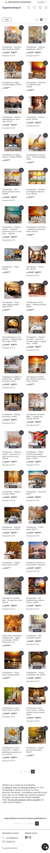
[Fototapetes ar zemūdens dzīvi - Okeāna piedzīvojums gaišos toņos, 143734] (13, 744)
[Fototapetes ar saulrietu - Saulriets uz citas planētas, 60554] (37, 221)
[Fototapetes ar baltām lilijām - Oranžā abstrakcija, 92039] (37, 409)
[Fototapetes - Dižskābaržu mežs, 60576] (13, 555)
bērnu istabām (34, 799)
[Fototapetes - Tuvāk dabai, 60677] (37, 521)
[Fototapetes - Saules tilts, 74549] (37, 261)
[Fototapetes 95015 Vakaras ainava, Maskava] (37, 557)
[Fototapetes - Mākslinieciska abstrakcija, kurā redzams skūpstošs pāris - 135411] (37, 448)
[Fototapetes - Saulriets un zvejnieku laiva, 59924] (37, 76)
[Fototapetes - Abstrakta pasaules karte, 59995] (13, 184)
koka (15, 787)
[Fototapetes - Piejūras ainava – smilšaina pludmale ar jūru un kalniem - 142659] (13, 223)
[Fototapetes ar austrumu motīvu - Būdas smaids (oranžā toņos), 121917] (37, 704)
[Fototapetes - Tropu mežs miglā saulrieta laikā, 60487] (13, 296)
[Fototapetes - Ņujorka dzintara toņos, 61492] (13, 521)
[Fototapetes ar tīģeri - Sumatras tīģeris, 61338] (13, 75)
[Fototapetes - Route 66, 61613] (37, 486)
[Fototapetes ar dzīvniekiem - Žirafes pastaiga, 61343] (37, 148)
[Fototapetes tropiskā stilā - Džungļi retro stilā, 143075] (13, 593)
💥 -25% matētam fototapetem (18, 2)
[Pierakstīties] (37, 823)
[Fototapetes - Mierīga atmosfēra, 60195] (13, 408)
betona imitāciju (28, 787)
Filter (7, 19)
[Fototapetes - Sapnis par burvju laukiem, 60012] (37, 741)
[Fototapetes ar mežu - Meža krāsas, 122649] (13, 702)
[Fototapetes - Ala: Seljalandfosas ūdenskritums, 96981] (37, 593)
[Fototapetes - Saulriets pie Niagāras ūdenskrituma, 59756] (37, 183)
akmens (8, 787)
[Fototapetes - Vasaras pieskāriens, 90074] (37, 41)
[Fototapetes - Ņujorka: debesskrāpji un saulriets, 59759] (13, 112)
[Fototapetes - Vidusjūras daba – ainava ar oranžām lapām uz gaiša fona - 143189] (37, 333)
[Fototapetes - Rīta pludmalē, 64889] (37, 630)
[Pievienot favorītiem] (21, 27)
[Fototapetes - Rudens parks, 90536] (37, 111)
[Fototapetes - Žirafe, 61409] (13, 259)
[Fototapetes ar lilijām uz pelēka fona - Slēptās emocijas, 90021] (13, 372)
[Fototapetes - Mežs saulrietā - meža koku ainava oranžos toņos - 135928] (13, 448)
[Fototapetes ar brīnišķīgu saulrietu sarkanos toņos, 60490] (37, 370)
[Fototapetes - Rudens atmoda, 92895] (13, 486)
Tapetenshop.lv (11, 7)
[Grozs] (40, 7)
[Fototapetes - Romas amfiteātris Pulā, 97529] (37, 667)
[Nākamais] (33, 771)
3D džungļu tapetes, (17, 799)
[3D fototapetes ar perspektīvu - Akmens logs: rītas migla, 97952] (13, 332)
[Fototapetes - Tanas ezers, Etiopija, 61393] (13, 665)
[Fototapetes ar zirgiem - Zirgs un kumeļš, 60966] (13, 147)
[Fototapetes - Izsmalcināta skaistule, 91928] (13, 41)
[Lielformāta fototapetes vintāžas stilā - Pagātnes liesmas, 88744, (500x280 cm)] (13, 630)
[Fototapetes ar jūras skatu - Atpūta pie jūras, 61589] (37, 296)
